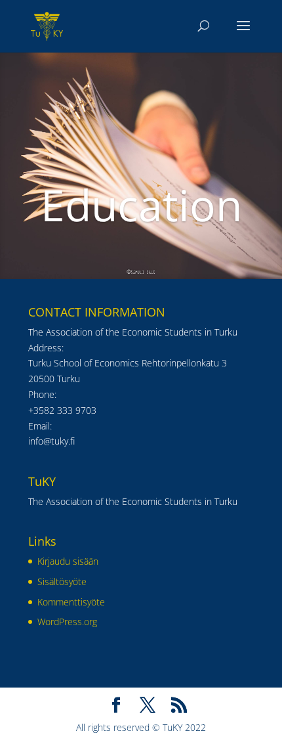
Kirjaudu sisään (67, 561)
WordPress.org (67, 621)
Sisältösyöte (62, 581)
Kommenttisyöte (71, 602)
